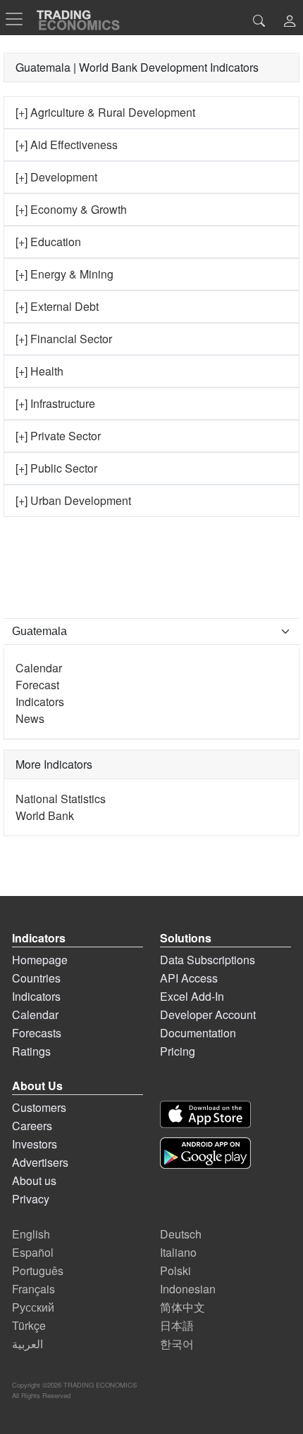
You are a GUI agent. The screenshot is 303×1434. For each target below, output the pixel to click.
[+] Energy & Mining (64, 274)
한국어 (177, 1344)
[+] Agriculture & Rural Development (105, 112)
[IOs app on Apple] (205, 1114)
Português (37, 1270)
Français (33, 1289)
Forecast (37, 685)
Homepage (40, 960)
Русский (33, 1307)
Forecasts (36, 1033)
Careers (32, 1126)
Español (33, 1252)
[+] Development (56, 177)
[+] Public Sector (56, 468)
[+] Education (48, 241)
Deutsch (181, 1234)
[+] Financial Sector (64, 339)
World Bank (45, 815)
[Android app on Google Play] (205, 1153)
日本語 (177, 1325)
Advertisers (40, 1162)
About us (34, 1180)
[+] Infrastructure (55, 403)
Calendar (39, 668)
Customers (39, 1107)
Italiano (178, 1252)
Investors (34, 1144)
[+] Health (39, 371)
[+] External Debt (57, 306)
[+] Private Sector (58, 436)
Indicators (40, 701)
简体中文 (182, 1307)
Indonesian (188, 1289)
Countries (36, 978)
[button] (289, 22)
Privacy (30, 1199)
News (30, 718)
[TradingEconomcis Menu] (18, 19)
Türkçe (29, 1325)
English (31, 1234)
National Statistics (61, 798)
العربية (27, 1344)
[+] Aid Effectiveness (67, 144)
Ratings (31, 1051)
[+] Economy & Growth (71, 209)
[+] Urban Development (73, 500)
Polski (175, 1270)
